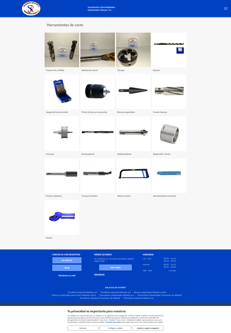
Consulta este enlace (113, 322)
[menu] (226, 8)
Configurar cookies (115, 328)
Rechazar (83, 328)
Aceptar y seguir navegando (148, 328)
